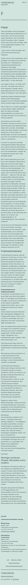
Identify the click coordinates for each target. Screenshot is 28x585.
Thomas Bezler (7, 2)
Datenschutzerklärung (7, 576)
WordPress (16, 579)
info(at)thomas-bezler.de (8, 531)
